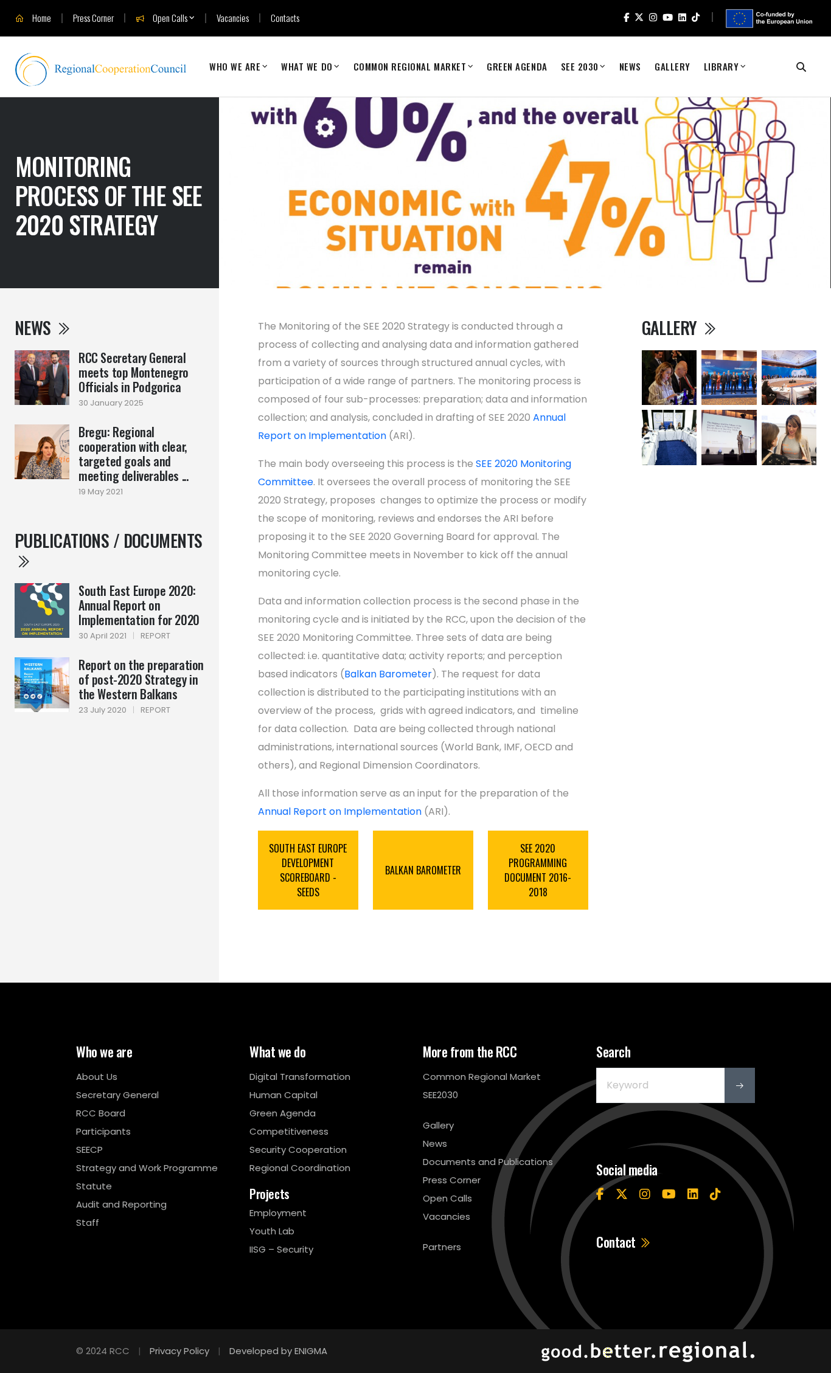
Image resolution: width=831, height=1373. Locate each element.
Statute (94, 1186)
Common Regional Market (410, 66)
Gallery (672, 66)
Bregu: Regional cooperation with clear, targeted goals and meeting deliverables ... (133, 454)
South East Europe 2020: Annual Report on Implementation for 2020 (139, 605)
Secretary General (117, 1094)
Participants (103, 1131)
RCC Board (100, 1113)
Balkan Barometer (388, 674)
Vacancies (233, 17)
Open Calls (169, 18)
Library (721, 66)
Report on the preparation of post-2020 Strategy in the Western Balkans (141, 679)
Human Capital (283, 1094)
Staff (87, 1222)
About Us (96, 1076)
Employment (278, 1212)
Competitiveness (289, 1131)
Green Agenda (517, 66)
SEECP (89, 1149)
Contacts (285, 17)
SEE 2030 (580, 66)
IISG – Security (281, 1249)
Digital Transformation (299, 1076)
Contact (617, 1242)
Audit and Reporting (121, 1204)
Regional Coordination (299, 1167)
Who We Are (234, 66)
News (630, 66)
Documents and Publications (488, 1161)
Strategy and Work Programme (147, 1167)
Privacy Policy (179, 1350)
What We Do (306, 66)
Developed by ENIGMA (278, 1350)
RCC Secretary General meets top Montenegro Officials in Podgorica (133, 372)
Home (40, 18)
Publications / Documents (109, 540)
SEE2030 (440, 1094)
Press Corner (93, 17)
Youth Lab (271, 1231)
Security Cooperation (298, 1149)
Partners (442, 1246)
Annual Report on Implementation (340, 811)
